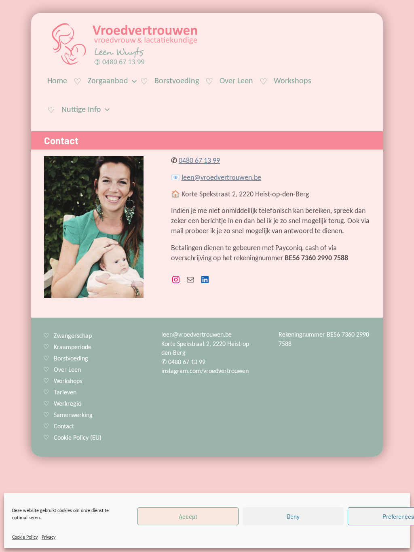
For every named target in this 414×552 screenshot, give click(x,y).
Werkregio (67, 404)
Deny (293, 516)
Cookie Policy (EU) (77, 438)
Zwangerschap (73, 336)
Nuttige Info (81, 110)
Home (57, 81)
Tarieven (65, 393)
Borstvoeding (176, 81)
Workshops (292, 81)
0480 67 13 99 (199, 161)
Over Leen (236, 81)
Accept (188, 516)
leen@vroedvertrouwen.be (221, 178)
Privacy (48, 537)
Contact (64, 426)
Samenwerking (73, 415)
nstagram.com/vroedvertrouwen (206, 371)
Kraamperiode (72, 347)
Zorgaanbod (108, 81)
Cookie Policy (25, 537)
